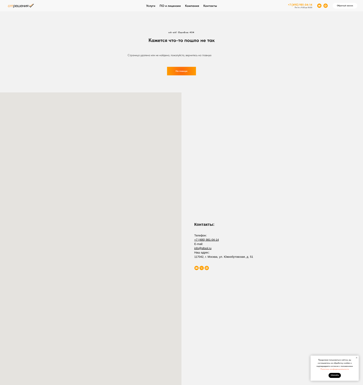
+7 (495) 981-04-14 (300, 4)
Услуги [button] (150, 6)
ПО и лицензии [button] (170, 6)
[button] (345, 6)
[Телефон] (202, 268)
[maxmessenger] (325, 6)
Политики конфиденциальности (334, 369)
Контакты (210, 6)
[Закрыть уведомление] (356, 357)
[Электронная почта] (319, 6)
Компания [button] (192, 6)
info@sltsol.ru (202, 248)
